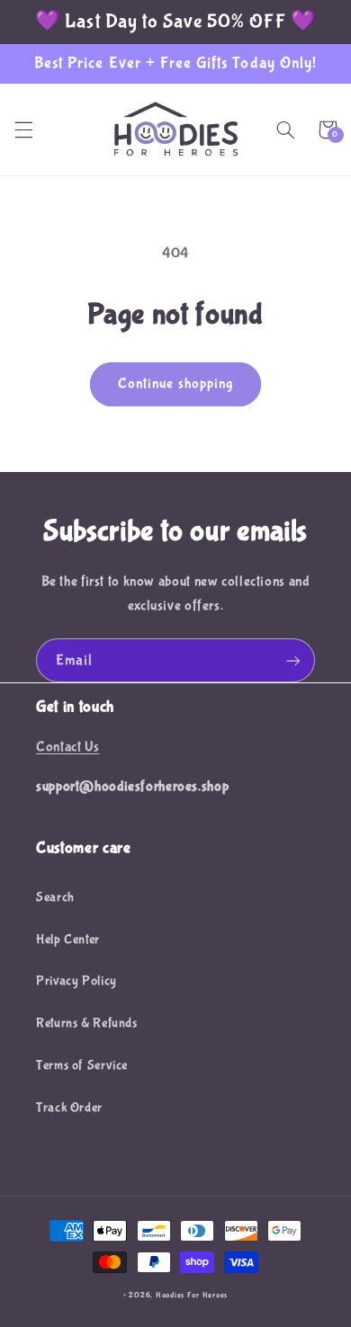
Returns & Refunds (87, 1023)
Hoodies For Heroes (192, 1295)
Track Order (69, 1108)
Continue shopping (175, 384)
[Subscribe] (293, 660)
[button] (23, 129)
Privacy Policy (76, 981)
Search (55, 897)
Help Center (68, 939)
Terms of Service (82, 1065)
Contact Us (67, 747)
